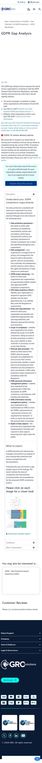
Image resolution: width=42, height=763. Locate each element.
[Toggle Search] (39, 9)
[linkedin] (16, 735)
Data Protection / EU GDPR (19, 21)
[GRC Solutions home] (18, 664)
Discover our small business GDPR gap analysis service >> (18, 110)
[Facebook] (10, 735)
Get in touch (8, 680)
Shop (6, 21)
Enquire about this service (21, 183)
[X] (4, 735)
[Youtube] (23, 735)
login (10, 609)
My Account (35, 2)
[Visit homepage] (8, 9)
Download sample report (19, 533)
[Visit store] (28, 9)
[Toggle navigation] (34, 9)
